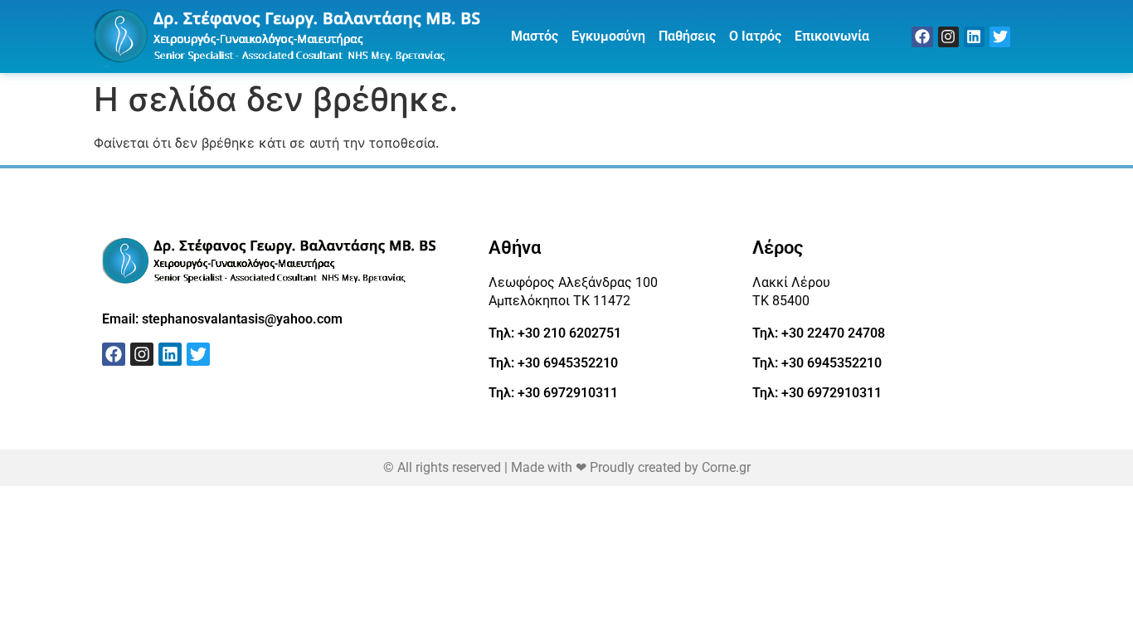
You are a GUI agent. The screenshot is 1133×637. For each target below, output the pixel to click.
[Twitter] (1000, 37)
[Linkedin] (974, 37)
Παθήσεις (687, 36)
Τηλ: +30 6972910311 (553, 393)
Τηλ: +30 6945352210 (553, 363)
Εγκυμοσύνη (608, 36)
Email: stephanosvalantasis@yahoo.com (222, 319)
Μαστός (534, 36)
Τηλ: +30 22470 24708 (818, 333)
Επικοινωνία (832, 36)
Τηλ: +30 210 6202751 (555, 333)
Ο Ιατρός (755, 36)
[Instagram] (948, 37)
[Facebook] (922, 37)
